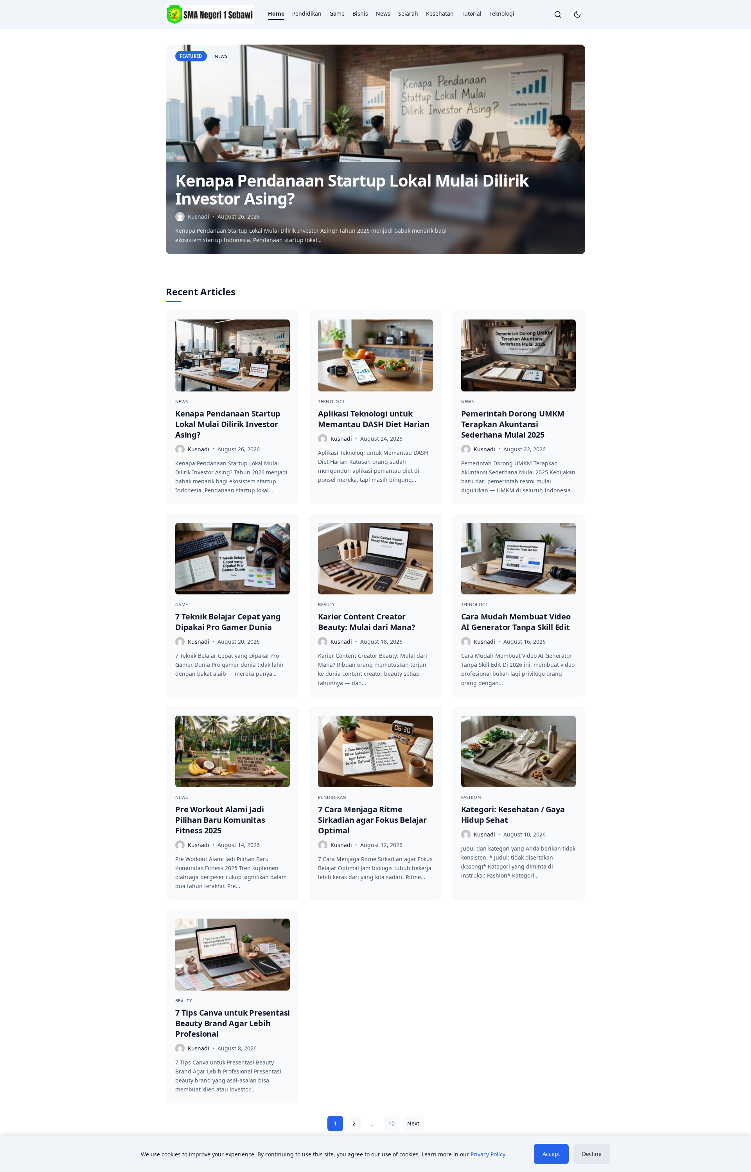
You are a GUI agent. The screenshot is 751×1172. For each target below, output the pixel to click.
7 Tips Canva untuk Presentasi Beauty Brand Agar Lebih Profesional (232, 1023)
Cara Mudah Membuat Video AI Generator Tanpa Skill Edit (516, 621)
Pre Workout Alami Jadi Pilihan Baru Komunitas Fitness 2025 (220, 820)
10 (391, 1123)
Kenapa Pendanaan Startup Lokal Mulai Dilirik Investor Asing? (352, 189)
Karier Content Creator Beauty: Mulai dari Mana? (366, 621)
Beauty (326, 604)
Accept (551, 1154)
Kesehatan (440, 13)
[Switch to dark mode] (577, 14)
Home (276, 13)
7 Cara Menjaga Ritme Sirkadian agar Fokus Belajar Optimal (372, 820)
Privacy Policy (488, 1154)
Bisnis (360, 13)
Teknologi (501, 13)
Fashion (471, 797)
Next (413, 1123)
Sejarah (408, 13)
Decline (592, 1154)
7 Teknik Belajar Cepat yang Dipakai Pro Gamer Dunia (228, 621)
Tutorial (472, 13)
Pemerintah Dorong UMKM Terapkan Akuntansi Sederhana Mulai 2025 (513, 424)
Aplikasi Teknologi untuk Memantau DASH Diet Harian (373, 418)
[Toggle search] (558, 14)
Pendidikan (307, 13)
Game (337, 13)
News (383, 13)
